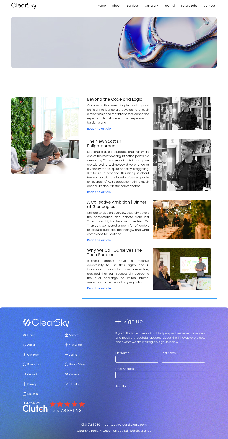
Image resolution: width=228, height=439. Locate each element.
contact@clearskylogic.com (126, 425)
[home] (34, 6)
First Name (122, 353)
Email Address (124, 369)
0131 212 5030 (90, 425)
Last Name (169, 353)
